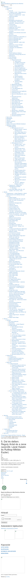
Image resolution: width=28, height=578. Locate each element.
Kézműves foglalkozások (11, 431)
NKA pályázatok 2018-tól (17, 143)
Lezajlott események (13, 363)
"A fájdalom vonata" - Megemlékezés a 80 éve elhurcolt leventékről (17, 12)
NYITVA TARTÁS (4, 547)
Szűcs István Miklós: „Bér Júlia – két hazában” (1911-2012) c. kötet (17, 190)
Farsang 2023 (12, 24)
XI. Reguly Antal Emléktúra (15, 279)
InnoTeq (8, 576)
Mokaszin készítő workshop (15, 218)
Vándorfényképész (19, 76)
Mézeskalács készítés (14, 305)
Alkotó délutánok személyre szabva (14, 416)
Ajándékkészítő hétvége (14, 242)
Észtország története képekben (18, 348)
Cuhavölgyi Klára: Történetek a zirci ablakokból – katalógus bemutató (16, 22)
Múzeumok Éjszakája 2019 (15, 306)
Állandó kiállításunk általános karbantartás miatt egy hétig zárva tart (17, 53)
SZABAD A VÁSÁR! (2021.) (20, 173)
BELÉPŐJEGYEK (5, 549)
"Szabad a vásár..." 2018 (20, 144)
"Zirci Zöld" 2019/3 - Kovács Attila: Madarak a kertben (16, 230)
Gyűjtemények (9, 355)
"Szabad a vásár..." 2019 (20, 149)
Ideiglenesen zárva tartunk (15, 27)
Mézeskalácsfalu (15, 340)
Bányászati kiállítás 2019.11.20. (18, 354)
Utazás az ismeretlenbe (17, 329)
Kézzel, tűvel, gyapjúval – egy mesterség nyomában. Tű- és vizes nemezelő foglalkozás (18, 215)
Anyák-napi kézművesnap (17, 106)
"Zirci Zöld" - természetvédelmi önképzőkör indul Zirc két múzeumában (17, 211)
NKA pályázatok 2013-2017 (18, 128)
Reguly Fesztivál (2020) (20, 158)
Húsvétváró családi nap (14, 284)
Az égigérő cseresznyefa (20, 62)
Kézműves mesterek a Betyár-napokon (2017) (20, 138)
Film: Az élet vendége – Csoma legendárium (20, 64)
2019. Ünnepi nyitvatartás (14, 234)
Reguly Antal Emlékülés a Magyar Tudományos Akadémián (19, 375)
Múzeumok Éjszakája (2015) (21, 136)
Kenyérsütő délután (13, 303)
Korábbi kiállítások (13, 325)
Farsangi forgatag (13, 25)
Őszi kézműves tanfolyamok (15, 302)
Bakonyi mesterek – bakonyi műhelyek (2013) (21, 130)
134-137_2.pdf (9, 471)
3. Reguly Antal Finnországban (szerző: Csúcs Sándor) (18, 401)
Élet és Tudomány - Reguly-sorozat (16, 391)
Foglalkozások (7, 429)
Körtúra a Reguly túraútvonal (21, 69)
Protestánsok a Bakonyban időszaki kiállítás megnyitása (16, 271)
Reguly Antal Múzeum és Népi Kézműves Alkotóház (12, 3)
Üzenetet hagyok (14, 540)
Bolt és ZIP (6, 433)
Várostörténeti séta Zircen (12, 430)
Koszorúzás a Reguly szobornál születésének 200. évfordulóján (18, 369)
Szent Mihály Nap (13, 278)
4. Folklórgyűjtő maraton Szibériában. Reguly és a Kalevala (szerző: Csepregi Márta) (19, 405)
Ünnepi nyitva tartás (16, 104)
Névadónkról (9, 8)
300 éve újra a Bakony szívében (19, 335)
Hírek (7, 9)
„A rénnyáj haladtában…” (17, 350)
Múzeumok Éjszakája (13, 40)
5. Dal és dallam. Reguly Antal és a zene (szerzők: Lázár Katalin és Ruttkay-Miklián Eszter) (19, 409)
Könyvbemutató (12, 223)
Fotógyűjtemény (12, 357)
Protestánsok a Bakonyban (15, 219)
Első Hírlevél (12, 222)
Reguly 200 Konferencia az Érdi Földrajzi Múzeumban (18, 372)
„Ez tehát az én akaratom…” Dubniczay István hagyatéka (18, 352)
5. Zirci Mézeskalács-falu (17, 88)
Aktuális (5, 192)
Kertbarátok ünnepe (13, 28)
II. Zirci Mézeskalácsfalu (14, 253)
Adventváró (11, 19)
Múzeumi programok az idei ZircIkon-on (17, 36)
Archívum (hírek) (12, 58)
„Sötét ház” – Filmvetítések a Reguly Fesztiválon (18, 387)
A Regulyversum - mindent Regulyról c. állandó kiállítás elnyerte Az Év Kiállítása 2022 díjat (16, 194)
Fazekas (11, 421)
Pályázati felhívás (15, 99)
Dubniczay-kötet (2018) (20, 148)
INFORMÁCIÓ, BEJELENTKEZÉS (8, 551)
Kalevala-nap (12, 204)
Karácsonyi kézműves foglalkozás (19, 91)
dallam (2, 478)
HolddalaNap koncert (19, 66)
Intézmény (6, 6)
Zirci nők (11, 10)
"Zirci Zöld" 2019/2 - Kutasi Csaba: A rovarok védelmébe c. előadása (17, 309)
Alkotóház (6, 415)
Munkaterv (14, 188)
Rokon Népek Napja (13, 220)
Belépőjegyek (9, 118)
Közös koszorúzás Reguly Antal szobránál (20, 71)
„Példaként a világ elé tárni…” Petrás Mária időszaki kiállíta (17, 248)
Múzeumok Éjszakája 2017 (15, 263)
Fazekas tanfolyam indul (14, 208)
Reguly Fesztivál (12, 197)
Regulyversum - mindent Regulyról (16, 324)
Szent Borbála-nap (16, 102)
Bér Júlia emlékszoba (13, 321)
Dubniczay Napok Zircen (17, 85)
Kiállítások (8, 320)
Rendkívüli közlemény (16, 115)
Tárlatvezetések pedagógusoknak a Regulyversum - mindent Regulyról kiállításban (16, 287)
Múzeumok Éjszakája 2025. (15, 39)
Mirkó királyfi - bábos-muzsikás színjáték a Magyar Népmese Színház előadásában (18, 259)
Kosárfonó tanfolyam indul (14, 209)
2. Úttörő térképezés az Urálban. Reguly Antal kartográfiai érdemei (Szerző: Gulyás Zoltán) (19, 398)
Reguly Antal (3, 472)
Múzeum (5, 318)
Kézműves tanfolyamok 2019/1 (18, 114)
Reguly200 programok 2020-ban (19, 365)
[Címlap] (3, 2)
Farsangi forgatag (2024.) (20, 170)
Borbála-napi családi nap (14, 245)
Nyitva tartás (9, 117)
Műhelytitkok (12, 322)
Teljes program (18, 61)
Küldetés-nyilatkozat (10, 121)
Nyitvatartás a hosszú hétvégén (16, 45)
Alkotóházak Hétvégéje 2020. (15, 203)
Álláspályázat (12, 55)
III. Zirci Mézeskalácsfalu (14, 254)
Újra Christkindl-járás (13, 280)
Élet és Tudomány (5, 475)
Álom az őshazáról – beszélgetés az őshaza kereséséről (19, 79)
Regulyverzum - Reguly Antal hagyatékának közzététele (15, 185)
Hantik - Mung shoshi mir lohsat (18, 339)
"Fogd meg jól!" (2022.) (20, 159)
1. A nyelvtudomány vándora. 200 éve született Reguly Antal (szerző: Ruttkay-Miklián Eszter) (19, 394)
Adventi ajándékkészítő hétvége (16, 241)
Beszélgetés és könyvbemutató (16, 20)
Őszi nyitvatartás (12, 57)
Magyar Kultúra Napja (14, 317)
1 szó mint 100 (15, 333)
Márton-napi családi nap (14, 261)
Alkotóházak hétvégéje (17, 84)
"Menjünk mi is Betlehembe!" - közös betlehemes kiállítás (17, 15)
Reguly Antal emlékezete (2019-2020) (20, 156)
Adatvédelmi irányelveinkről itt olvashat (9, 528)
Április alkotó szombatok (17, 103)
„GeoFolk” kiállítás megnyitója (18, 82)
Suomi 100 (11, 276)
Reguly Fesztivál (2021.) (20, 171)
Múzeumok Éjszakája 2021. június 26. (17, 198)
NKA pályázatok (12, 126)
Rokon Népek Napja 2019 (17, 100)
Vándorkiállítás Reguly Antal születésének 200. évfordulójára (16, 297)
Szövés (10, 427)
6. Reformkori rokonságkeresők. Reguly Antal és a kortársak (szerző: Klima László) (19, 413)
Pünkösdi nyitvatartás (13, 46)
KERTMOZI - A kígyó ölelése (15, 256)
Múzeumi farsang (13, 35)
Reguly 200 (8, 362)
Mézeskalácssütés (13, 425)
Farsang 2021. (15, 89)
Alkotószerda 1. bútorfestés (18, 110)
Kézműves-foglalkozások (20, 68)
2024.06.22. (11, 17)
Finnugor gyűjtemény (13, 361)
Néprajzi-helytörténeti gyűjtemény (16, 358)
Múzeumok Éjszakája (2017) (21, 140)
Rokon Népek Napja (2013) (20, 132)
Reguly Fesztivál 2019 (19, 154)
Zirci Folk (11, 49)
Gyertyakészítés (12, 422)
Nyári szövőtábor (12, 307)
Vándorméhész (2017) (19, 141)
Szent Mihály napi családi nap (15, 224)
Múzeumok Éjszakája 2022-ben (16, 38)
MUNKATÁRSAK (4, 553)
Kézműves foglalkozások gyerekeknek (14, 418)
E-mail (2, 515)
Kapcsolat (8, 119)
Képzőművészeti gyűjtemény (15, 359)
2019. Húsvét (15, 87)
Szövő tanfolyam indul (14, 207)
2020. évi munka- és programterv (16, 200)
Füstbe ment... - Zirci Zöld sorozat (16, 250)
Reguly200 (3, 474)
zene (2, 476)
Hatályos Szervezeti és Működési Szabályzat (16, 124)
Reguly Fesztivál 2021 (16, 59)
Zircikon (11, 51)
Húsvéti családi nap (13, 252)
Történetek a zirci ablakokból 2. (16, 47)
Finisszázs (11, 201)
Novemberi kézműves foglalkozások (16, 97)
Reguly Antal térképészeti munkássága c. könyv (20, 151)
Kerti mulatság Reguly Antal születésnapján (18, 367)
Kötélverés (11, 423)
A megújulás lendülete (14, 238)
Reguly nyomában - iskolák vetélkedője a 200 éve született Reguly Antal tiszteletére (18, 381)
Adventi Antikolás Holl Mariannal (16, 239)
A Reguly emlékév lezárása (18, 389)
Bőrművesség (12, 419)
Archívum (8, 196)
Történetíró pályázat (13, 205)
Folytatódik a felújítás (13, 246)
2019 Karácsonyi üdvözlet (14, 233)
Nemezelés (11, 426)
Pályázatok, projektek (11, 125)
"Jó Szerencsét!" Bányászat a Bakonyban (18, 228)
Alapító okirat (9, 122)
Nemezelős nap (12, 269)
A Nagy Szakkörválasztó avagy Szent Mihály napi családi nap (17, 236)
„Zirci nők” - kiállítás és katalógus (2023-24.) (19, 183)
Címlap (2, 435)
